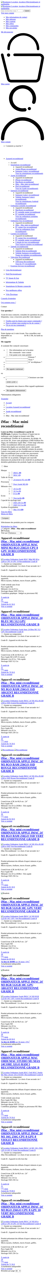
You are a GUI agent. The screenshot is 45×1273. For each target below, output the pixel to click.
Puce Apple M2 (20, 484)
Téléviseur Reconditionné (20, 257)
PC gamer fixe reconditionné (26, 227)
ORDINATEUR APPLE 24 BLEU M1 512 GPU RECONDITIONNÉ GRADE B (21, 619)
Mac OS (18, 510)
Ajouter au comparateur (13, 564)
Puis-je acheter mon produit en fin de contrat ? (23, 323)
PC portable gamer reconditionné (27, 212)
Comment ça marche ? (19, 148)
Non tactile (18, 498)
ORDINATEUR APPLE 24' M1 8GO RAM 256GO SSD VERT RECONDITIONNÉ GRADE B (22, 834)
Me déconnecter (7, 32)
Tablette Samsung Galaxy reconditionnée (25, 198)
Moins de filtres (7, 514)
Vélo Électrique (12, 294)
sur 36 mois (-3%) (15, 962)
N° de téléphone (35, 362)
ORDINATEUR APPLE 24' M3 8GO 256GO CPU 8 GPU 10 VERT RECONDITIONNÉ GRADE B (22, 1210)
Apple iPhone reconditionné (26, 169)
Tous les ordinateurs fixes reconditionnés (25, 230)
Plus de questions (7, 329)
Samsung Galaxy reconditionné (27, 171)
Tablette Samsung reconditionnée (27, 253)
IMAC (17, 473)
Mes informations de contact (16, 17)
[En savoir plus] (14, 750)
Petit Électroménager (13, 274)
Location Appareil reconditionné (18, 407)
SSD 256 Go (19, 503)
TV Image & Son (12, 278)
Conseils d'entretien (8, 298)
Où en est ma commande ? (16, 325)
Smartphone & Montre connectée (18, 286)
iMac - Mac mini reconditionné (27, 184)
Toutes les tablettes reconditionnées (28, 255)
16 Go (17, 489)
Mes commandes (12, 26)
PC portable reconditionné (25, 214)
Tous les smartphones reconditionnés (29, 173)
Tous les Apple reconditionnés (26, 188)
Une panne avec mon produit (20, 355)
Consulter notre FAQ (19, 155)
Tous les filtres (6, 512)
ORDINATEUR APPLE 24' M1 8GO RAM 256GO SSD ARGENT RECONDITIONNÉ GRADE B (22, 689)
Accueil (13, 163)
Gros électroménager (13, 270)
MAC (17, 475)
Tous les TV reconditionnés (25, 264)
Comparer (5, 518)
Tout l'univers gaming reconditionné (29, 244)
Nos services (15, 150)
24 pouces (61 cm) (21, 480)
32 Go (17, 491)
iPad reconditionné (22, 186)
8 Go (16, 494)
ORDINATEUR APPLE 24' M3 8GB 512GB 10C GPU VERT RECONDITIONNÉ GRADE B (22, 906)
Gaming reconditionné (19, 234)
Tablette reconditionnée (19, 247)
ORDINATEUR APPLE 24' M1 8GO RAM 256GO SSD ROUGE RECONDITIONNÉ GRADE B (22, 765)
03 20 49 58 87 (18, 336)
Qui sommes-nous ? (8, 303)
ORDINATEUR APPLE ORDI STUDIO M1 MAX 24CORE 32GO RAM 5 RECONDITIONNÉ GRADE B (20, 1061)
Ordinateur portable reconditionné (23, 206)
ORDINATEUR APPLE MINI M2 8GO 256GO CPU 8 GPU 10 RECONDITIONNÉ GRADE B (20, 548)
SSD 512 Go (19, 505)
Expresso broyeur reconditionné (23, 266)
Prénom (32, 357)
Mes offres (10, 24)
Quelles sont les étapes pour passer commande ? (24, 321)
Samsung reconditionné (19, 191)
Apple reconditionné (18, 176)
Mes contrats (10, 21)
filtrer (6, 466)
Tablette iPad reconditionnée (26, 251)
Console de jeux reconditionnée (27, 242)
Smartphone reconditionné (20, 165)
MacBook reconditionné (24, 182)
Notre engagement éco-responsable (24, 152)
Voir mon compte (7, 13)
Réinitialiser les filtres (9, 526)
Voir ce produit (6, 606)
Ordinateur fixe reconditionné (22, 221)
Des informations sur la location (21, 350)
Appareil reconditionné (14, 159)
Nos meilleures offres (14, 290)
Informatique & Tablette (15, 282)
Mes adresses (11, 19)
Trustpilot (4, 399)
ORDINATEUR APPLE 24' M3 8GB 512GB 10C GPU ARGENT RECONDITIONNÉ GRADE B (22, 985)
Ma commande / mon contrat (20, 352)
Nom (31, 360)
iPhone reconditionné (23, 180)
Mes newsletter (11, 28)
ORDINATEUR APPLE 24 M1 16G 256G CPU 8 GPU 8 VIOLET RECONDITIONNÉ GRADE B (21, 1137)
